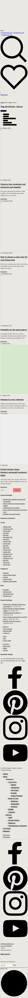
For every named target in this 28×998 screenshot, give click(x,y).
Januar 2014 (6, 552)
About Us (5, 626)
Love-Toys (6, 644)
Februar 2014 (7, 550)
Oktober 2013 (7, 556)
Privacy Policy (7, 640)
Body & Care (6, 646)
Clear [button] (14, 965)
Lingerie (5, 650)
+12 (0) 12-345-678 (6, 946)
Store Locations (7, 629)
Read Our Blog (7, 631)
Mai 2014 (5, 545)
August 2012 (6, 564)
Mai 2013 (5, 560)
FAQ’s (5, 636)
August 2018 (6, 531)
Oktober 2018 (7, 527)
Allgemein (6, 116)
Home (2, 102)
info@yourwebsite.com (7, 944)
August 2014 (6, 543)
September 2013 (8, 558)
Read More (4, 199)
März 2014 (6, 548)
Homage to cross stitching (12, 400)
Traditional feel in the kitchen (11, 508)
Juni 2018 (6, 533)
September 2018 (8, 529)
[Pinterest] (15, 714)
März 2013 (6, 562)
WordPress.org (7, 596)
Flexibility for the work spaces (14, 330)
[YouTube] (15, 764)
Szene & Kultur (7, 122)
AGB (4, 638)
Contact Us (6, 633)
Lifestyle (5, 120)
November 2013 (7, 554)
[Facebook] (15, 689)
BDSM (5, 648)
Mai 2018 (5, 535)
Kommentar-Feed (8, 594)
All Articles (6, 114)
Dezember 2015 (7, 537)
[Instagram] (15, 739)
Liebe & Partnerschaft (9, 118)
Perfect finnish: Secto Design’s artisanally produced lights (14, 472)
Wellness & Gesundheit (10, 125)
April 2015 (6, 539)
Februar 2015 (7, 541)
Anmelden (6, 589)
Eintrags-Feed (7, 592)
